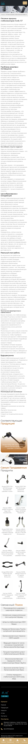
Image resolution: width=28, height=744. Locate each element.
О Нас (17, 741)
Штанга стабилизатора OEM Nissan (14, 623)
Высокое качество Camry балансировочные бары (14, 669)
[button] (24, 439)
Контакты (24, 741)
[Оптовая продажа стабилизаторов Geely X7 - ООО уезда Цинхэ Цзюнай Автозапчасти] (3, 3)
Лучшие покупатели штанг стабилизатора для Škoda (14, 653)
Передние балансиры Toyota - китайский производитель (14, 630)
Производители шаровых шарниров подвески (14, 609)
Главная (3, 14)
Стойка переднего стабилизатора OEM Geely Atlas (14, 677)
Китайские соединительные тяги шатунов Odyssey (14, 616)
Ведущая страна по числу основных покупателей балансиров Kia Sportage (14, 645)
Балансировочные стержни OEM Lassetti (14, 637)
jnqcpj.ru (4, 141)
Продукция (10, 741)
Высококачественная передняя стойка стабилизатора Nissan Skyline (14, 661)
